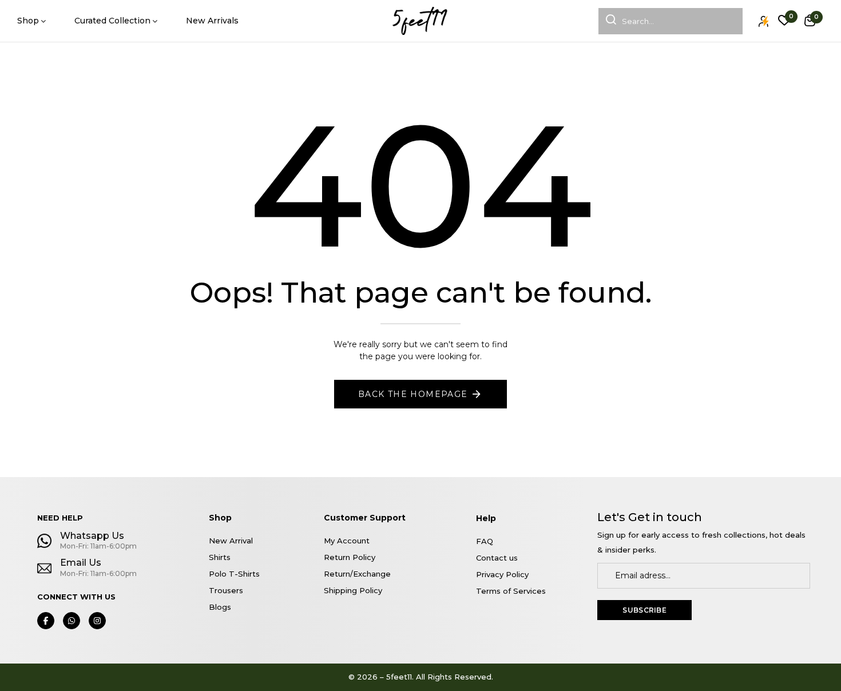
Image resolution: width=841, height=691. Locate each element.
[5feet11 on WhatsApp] (71, 620)
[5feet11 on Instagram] (97, 620)
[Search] (607, 21)
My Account (347, 540)
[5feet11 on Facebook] (45, 620)
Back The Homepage (413, 394)
